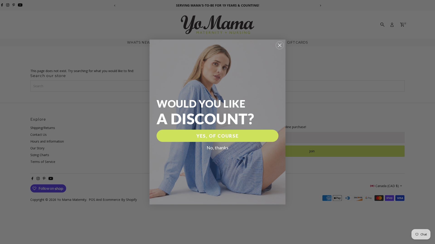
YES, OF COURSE (217, 135)
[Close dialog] (280, 45)
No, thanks (217, 147)
